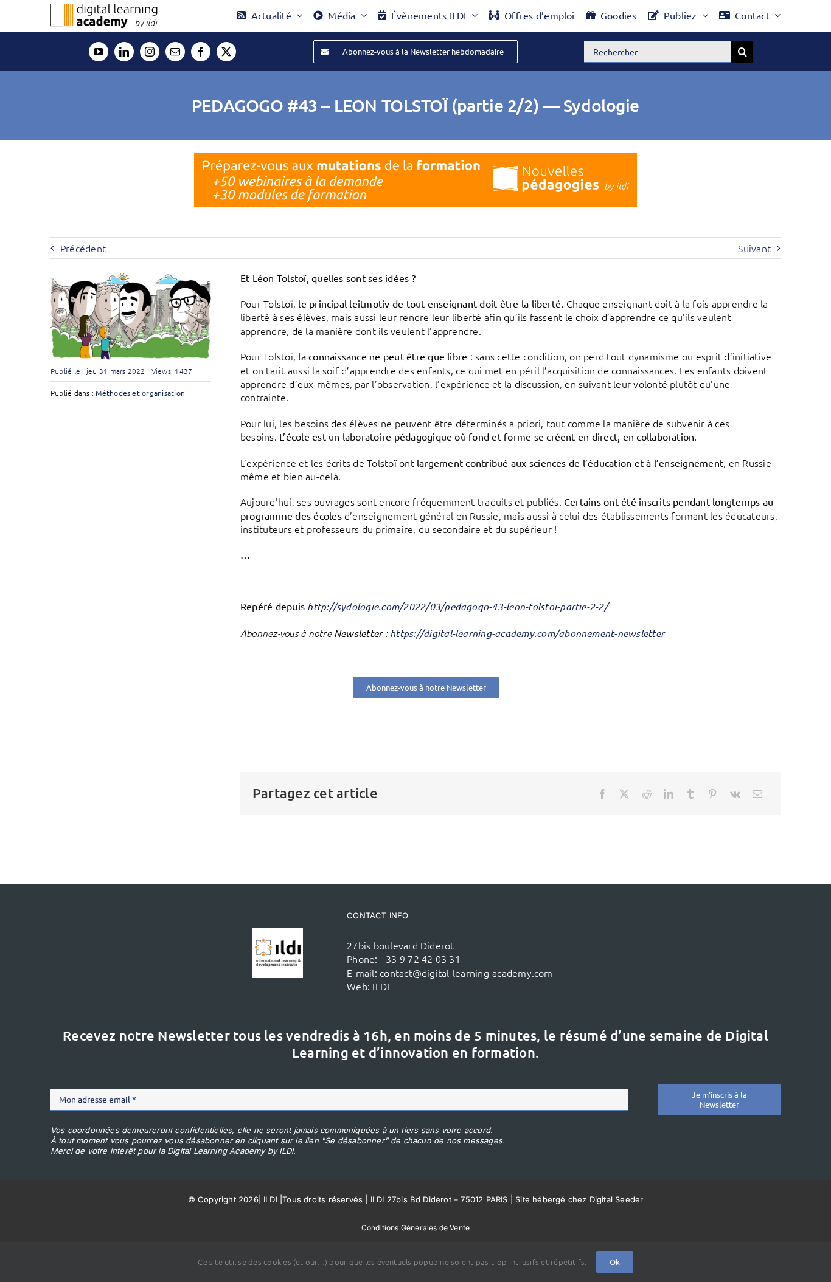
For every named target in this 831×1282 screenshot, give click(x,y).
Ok (615, 1261)
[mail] (175, 51)
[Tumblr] (690, 794)
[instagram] (149, 51)
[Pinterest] (712, 794)
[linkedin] (124, 51)
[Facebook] (602, 794)
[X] (624, 794)
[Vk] (735, 794)
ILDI (380, 986)
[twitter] (226, 51)
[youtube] (98, 51)
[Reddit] (647, 794)
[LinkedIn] (669, 794)
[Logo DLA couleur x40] (104, 8)
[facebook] (200, 51)
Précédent (83, 248)
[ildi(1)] (278, 932)
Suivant (754, 248)
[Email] (757, 794)
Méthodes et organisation (140, 393)
